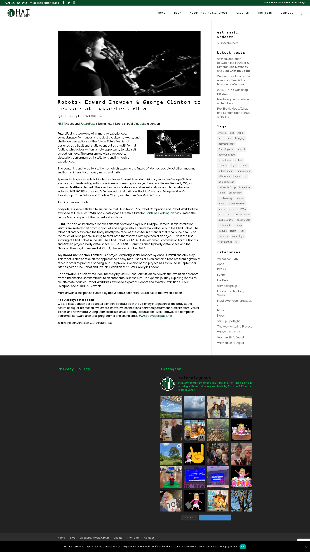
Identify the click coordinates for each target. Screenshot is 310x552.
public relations (241, 214)
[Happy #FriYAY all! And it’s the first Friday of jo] (241, 477)
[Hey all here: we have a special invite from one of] (218, 501)
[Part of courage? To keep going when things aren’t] (195, 477)
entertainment (226, 171)
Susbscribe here (228, 43)
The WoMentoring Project (234, 326)
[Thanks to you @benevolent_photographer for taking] (218, 454)
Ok (243, 546)
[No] (305, 546)
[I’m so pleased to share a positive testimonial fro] (195, 430)
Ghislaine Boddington (159, 213)
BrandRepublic (226, 149)
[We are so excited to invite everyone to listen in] (171, 430)
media (222, 203)
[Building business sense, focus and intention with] (171, 477)
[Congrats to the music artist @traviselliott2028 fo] (218, 407)
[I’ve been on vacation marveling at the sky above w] (195, 407)
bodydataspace (227, 144)
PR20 (227, 214)
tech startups (225, 242)
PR (220, 214)
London (240, 198)
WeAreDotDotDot (229, 332)
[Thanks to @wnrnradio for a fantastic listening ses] (171, 501)
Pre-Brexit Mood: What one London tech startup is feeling (233, 112)
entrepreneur (243, 171)
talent (233, 231)
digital (234, 165)
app (232, 133)
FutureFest (87, 123)
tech (242, 231)
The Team (264, 13)
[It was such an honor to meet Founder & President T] (241, 454)
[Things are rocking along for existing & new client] (195, 454)
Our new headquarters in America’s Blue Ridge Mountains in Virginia (233, 80)
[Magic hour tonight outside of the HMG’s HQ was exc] (241, 501)
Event (221, 275)
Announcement (227, 258)
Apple (240, 133)
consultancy (225, 160)
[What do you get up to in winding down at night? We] (218, 430)
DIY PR (244, 165)
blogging (239, 138)
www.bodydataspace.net (155, 315)
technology (238, 236)
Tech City (224, 236)
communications (227, 155)
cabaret (241, 149)
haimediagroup (226, 182)
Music (221, 310)
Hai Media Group (227, 187)
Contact (287, 13)
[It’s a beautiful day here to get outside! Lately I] (241, 407)
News (100, 116)
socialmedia (225, 225)
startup (238, 225)
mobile (222, 209)
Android (223, 133)
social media (243, 220)
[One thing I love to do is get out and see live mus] (171, 407)
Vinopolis (140, 123)
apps (221, 138)
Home (161, 13)
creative (223, 165)
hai (245, 176)
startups (223, 231)
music (232, 209)
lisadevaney (235, 193)
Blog (177, 13)
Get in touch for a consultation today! (284, 3)
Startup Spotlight (228, 321)
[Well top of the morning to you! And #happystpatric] (195, 501)
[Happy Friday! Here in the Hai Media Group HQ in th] (241, 430)
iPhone (222, 193)
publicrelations (226, 220)
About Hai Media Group (208, 13)
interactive (244, 187)
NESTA (62, 123)
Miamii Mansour (237, 203)
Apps (220, 264)
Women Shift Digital (230, 337)
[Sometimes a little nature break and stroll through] (171, 454)
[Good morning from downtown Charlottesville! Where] (218, 477)
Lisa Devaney (69, 116)
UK (236, 242)
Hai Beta (223, 280)
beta (229, 138)
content (238, 160)
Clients (242, 13)
